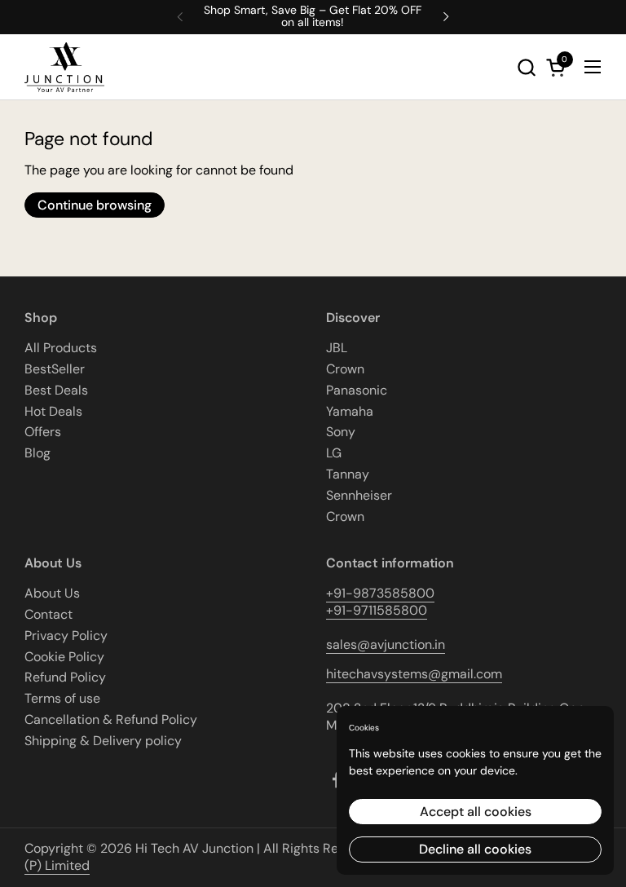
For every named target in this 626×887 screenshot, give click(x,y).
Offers (42, 431)
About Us (52, 593)
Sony (340, 431)
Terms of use (62, 698)
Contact (48, 614)
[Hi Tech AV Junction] (64, 67)
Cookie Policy (64, 656)
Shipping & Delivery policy (103, 740)
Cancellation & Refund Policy (110, 719)
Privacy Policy (66, 635)
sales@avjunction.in (385, 644)
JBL (336, 347)
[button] (526, 67)
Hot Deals (53, 411)
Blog (37, 452)
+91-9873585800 (380, 593)
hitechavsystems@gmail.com (414, 673)
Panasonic (356, 390)
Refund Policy (65, 677)
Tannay (347, 474)
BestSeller (54, 368)
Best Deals (56, 390)
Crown (345, 368)
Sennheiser (359, 495)
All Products (60, 347)
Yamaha (349, 411)
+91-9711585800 (376, 610)
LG (334, 452)
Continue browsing (94, 205)
